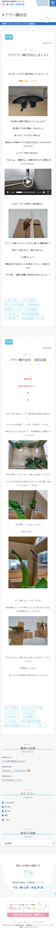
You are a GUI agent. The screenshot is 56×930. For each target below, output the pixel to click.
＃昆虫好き (12, 716)
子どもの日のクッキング (12, 779)
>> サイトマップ (38, 922)
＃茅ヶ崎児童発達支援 (30, 313)
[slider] (25, 192)
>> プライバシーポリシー (21, 922)
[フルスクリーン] (48, 192)
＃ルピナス (12, 712)
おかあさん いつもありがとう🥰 (16, 770)
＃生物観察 (29, 716)
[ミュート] (44, 192)
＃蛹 (40, 725)
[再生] (8, 192)
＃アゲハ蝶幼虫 (29, 300)
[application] (28, 182)
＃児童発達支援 (33, 304)
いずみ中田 (9, 802)
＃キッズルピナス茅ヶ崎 (14, 304)
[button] (28, 182)
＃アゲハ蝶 (12, 300)
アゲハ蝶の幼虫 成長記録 (28, 360)
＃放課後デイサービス (13, 309)
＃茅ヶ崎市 (12, 318)
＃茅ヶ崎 (11, 313)
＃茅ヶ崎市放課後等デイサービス (17, 725)
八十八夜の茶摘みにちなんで (14, 760)
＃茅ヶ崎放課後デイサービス (33, 318)
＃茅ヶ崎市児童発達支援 (31, 721)
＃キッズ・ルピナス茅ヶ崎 (32, 707)
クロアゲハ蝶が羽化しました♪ (28, 55)
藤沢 (6, 815)
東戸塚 (7, 811)
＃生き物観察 (31, 309)
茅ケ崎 (8, 36)
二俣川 (7, 819)
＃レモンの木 (29, 712)
